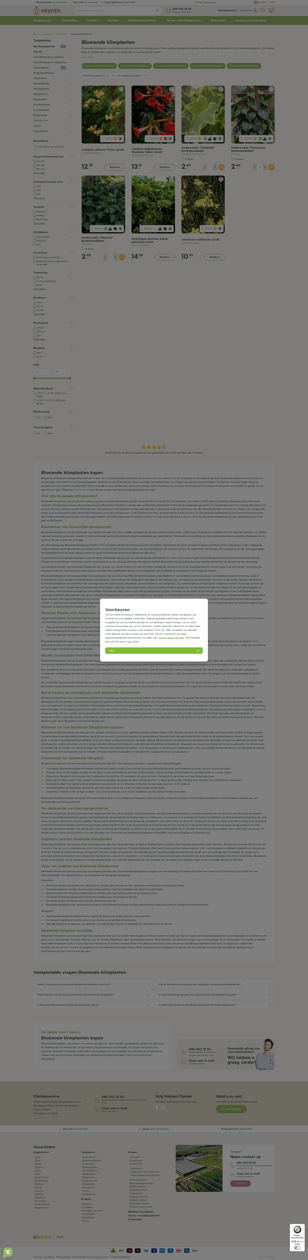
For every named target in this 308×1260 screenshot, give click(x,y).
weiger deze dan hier (171, 637)
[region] (154, 630)
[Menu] (303, 1226)
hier (129, 641)
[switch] (297, 1248)
